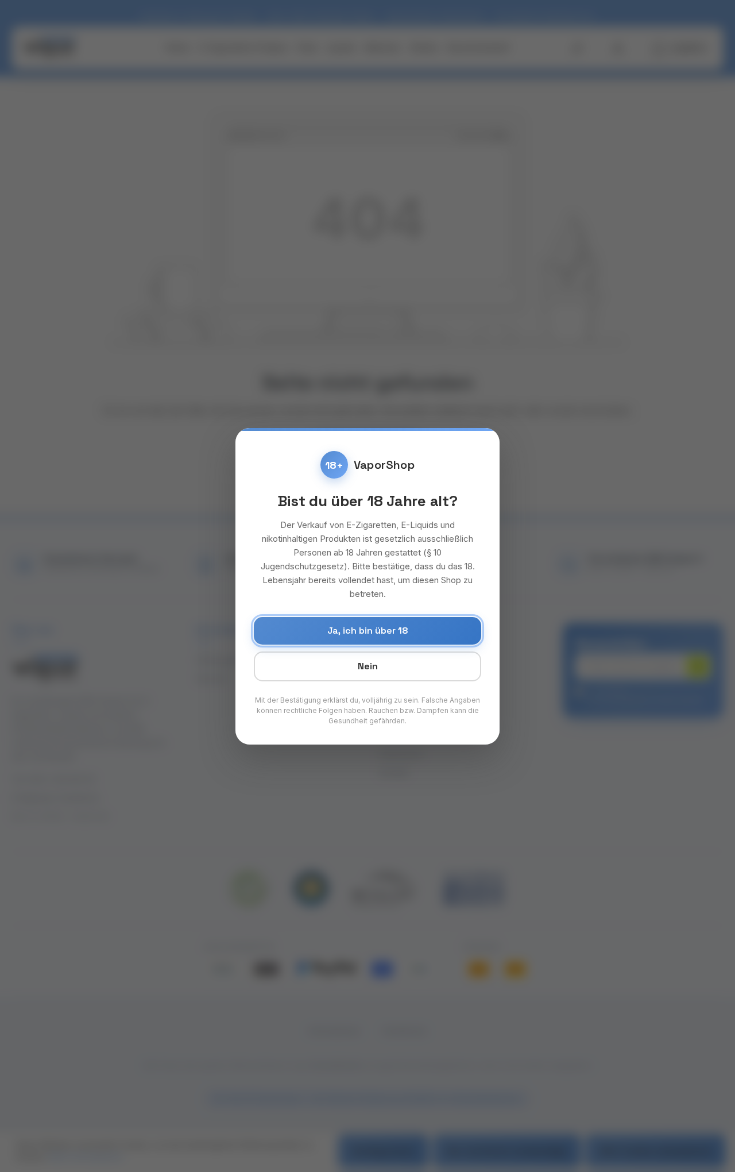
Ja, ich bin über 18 (367, 630)
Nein (368, 666)
